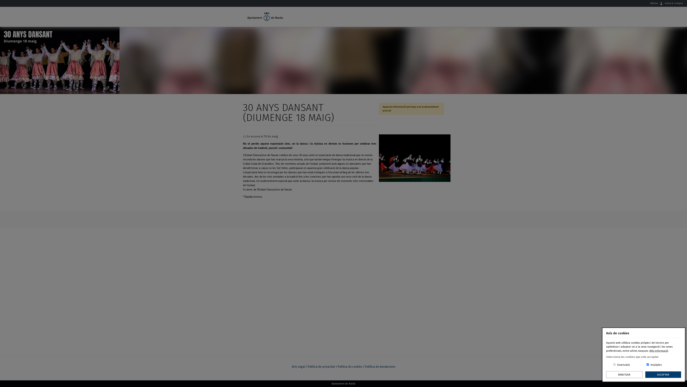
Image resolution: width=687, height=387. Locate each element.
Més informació (658, 350)
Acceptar (663, 374)
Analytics (656, 364)
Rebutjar (624, 374)
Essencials (623, 364)
